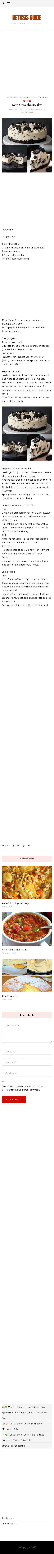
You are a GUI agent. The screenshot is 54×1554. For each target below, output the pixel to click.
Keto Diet (12, 97)
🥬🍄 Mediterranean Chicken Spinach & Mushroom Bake (22, 1426)
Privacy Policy (9, 1523)
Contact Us (8, 1518)
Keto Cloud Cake (10, 996)
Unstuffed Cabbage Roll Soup (15, 903)
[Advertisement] (27, 67)
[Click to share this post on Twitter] (18, 845)
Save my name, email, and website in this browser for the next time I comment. (22, 1088)
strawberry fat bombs (13, 1445)
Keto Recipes (27, 97)
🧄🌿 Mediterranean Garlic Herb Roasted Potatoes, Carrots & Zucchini (23, 1437)
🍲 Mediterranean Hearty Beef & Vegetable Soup (24, 1415)
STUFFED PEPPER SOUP (14, 949)
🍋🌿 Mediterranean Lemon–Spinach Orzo (24, 1407)
